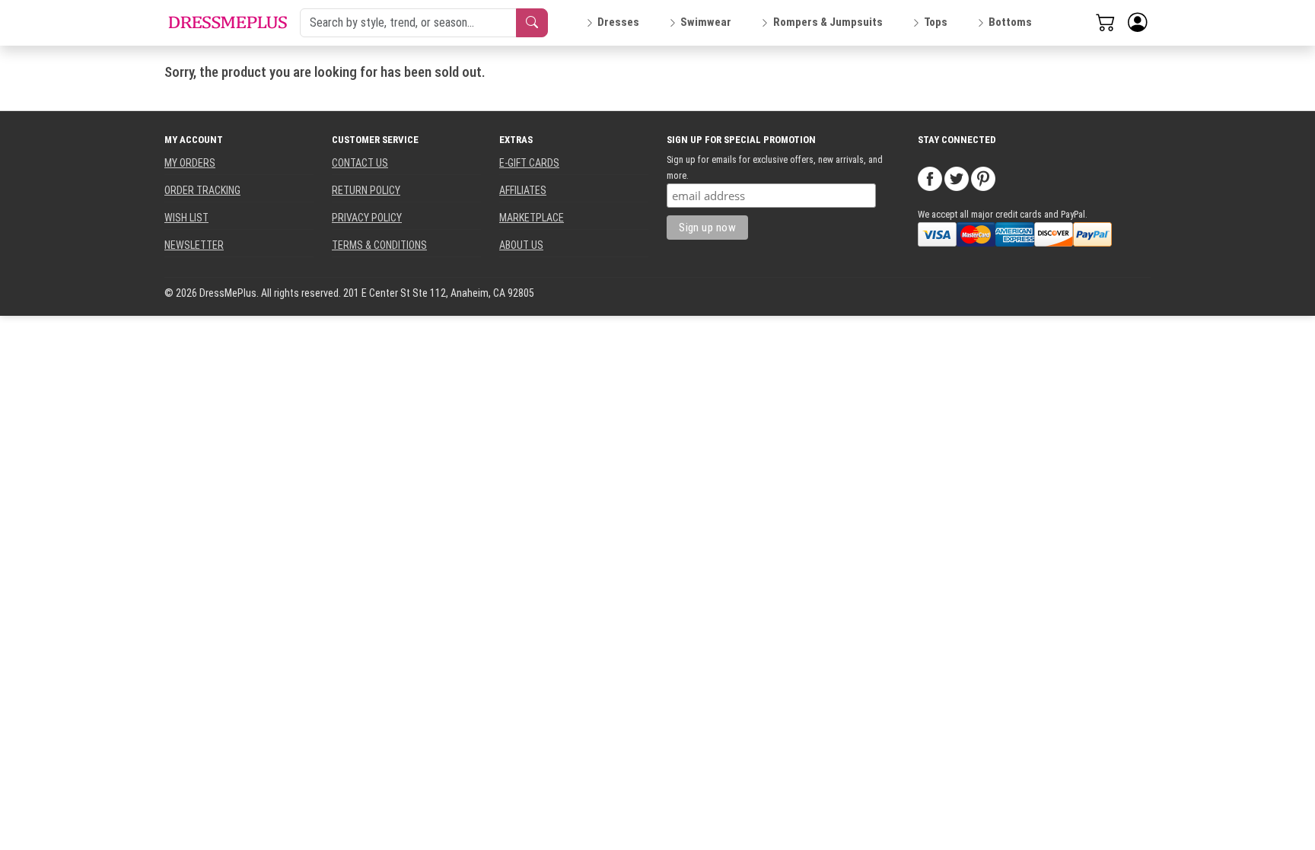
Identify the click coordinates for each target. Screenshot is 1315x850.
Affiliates (522, 190)
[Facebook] (930, 178)
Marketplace (531, 218)
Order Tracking (202, 190)
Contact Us (360, 163)
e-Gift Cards (529, 163)
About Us (521, 245)
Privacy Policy (367, 218)
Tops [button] (935, 22)
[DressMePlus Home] (227, 22)
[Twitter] (956, 178)
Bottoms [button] (1010, 22)
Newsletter (194, 245)
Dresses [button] (618, 22)
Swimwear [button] (705, 22)
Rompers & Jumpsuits (828, 22)
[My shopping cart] (1106, 22)
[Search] (532, 22)
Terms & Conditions (379, 245)
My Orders (189, 163)
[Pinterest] (983, 178)
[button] (1138, 23)
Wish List (186, 218)
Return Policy (366, 190)
